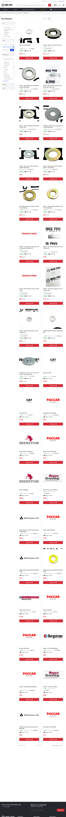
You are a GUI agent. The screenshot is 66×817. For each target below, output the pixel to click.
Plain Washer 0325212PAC (49, 413)
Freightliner (26, 250)
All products (5, 9)
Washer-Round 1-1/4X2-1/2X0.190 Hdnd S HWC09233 (29, 530)
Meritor (25, 453)
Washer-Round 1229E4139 (26, 451)
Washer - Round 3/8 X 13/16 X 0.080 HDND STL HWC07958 (52, 166)
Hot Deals (44, 9)
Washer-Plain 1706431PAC (49, 451)
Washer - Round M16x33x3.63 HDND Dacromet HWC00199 (29, 86)
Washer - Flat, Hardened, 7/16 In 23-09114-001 (29, 289)
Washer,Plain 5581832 (24, 45)
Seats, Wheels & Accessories (28, 9)
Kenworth (25, 376)
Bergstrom (49, 650)
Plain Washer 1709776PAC (49, 727)
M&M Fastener (50, 46)
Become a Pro (61, 1)
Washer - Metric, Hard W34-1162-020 (52, 45)
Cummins (25, 48)
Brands (15, 9)
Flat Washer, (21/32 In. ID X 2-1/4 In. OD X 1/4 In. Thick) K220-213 (29, 373)
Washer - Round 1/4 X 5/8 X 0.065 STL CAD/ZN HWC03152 (28, 166)
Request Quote (54, 1)
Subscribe (60, 810)
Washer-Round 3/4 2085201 (50, 489)
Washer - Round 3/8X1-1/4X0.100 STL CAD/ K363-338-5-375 (52, 86)
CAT (48, 376)
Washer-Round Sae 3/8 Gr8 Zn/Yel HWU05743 (29, 570)
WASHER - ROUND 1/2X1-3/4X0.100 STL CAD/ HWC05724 (53, 126)
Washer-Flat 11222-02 (24, 610)
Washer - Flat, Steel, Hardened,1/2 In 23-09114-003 (53, 247)
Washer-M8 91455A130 (49, 530)
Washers (20, 12)
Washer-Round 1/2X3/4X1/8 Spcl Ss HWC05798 (28, 727)
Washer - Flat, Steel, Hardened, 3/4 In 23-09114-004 (53, 289)
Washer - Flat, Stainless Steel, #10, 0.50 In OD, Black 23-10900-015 (29, 247)
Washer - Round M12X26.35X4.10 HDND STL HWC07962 (53, 207)
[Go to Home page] (7, 5)
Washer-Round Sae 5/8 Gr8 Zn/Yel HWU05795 (53, 570)
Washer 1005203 (47, 610)
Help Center (46, 1)
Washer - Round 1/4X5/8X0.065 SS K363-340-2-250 (29, 126)
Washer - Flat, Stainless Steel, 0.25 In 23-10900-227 (29, 331)
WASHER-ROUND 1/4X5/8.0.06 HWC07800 (53, 331)
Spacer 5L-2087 (47, 372)
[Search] (49, 5)
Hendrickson (26, 611)
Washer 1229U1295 (24, 648)
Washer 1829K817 (23, 489)
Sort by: (45, 18)
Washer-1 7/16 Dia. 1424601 (50, 686)
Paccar (48, 414)
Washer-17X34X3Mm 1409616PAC (28, 686)
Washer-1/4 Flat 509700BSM (50, 648)
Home (3, 12)
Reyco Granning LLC (51, 491)
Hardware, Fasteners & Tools (11, 12)
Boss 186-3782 (23, 413)
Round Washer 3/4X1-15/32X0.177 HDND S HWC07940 (29, 207)
